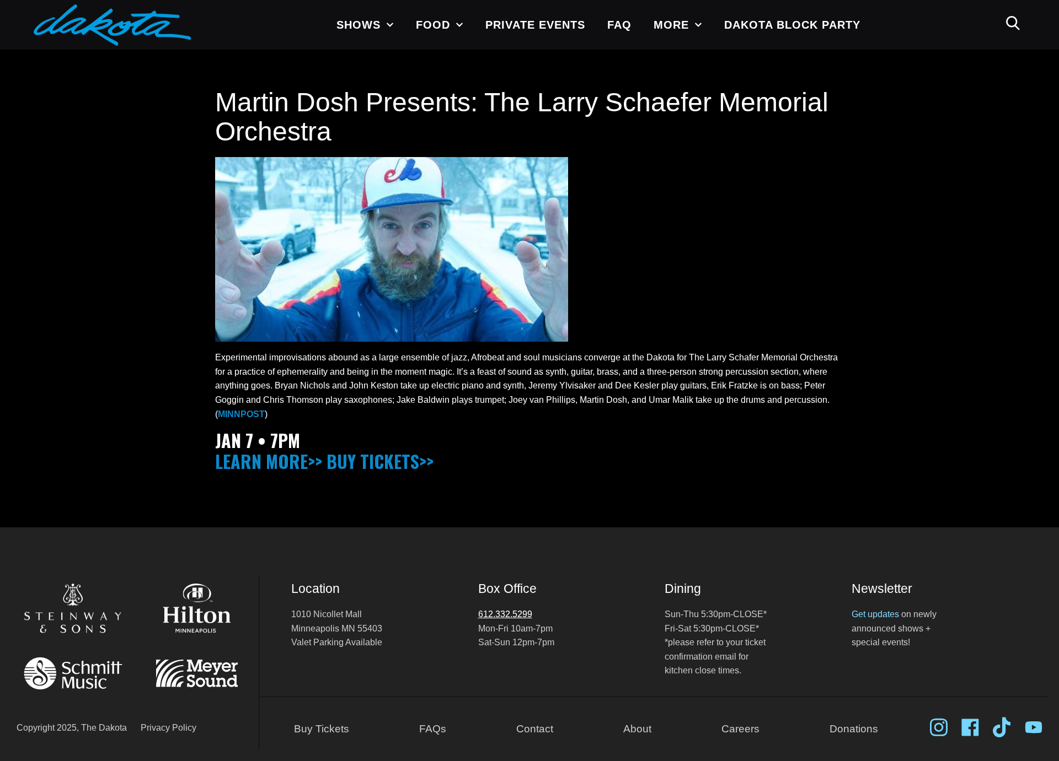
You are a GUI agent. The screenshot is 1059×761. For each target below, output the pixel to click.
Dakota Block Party (792, 25)
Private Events (535, 25)
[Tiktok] (1001, 727)
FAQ (619, 25)
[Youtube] (1033, 727)
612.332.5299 (505, 614)
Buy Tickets (321, 729)
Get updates (875, 614)
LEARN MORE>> (268, 461)
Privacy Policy (168, 727)
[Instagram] (938, 727)
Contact (534, 729)
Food (433, 25)
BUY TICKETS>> (380, 461)
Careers (740, 729)
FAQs (432, 729)
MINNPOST (241, 414)
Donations (854, 729)
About (637, 729)
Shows (358, 25)
